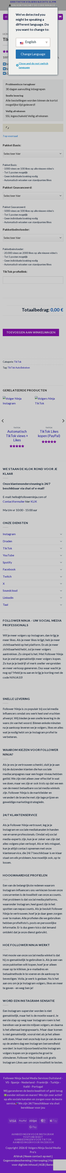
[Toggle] (61, 534)
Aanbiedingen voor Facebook (33, 1142)
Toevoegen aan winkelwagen (31, 332)
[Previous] (3, 428)
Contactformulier (14, 501)
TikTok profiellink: (15, 271)
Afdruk (18, 1156)
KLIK (34, 501)
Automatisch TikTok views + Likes (17, 435)
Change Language (33, 54)
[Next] (63, 428)
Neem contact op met (37, 1156)
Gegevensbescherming (17, 1160)
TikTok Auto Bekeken (19, 367)
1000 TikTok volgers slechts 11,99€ (33, 1)
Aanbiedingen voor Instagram (33, 1134)
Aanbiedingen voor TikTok (33, 1139)
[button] (6, 17)
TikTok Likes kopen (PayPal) (49, 433)
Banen (50, 1164)
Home (6, 34)
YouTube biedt (33, 1137)
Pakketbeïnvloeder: (16, 229)
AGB (42, 1164)
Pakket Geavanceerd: (17, 187)
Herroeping (40, 1160)
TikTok (17, 361)
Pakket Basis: (12, 145)
